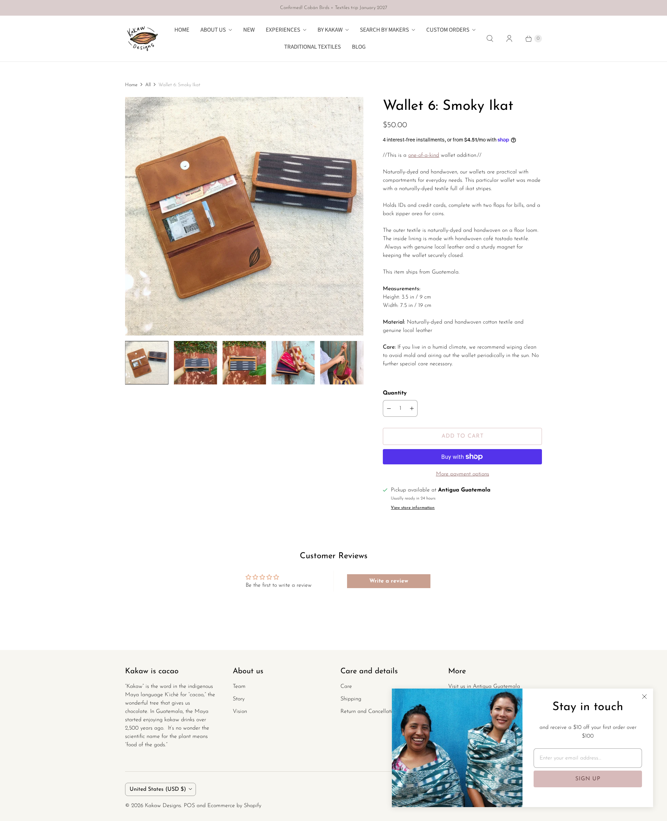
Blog (358, 47)
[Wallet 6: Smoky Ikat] (244, 216)
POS (189, 805)
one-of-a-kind (423, 155)
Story (239, 699)
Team (239, 686)
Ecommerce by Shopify (234, 805)
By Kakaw (330, 30)
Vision (240, 711)
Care (346, 686)
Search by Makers (384, 30)
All (148, 85)
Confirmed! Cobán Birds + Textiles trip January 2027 (333, 7)
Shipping (350, 699)
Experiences (283, 30)
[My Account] (509, 38)
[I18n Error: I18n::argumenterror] (146, 362)
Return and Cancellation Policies (378, 711)
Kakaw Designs (163, 805)
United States (158, 789)
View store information (413, 508)
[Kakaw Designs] (142, 38)
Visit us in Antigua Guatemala (484, 686)
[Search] (490, 38)
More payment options (462, 474)
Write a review (388, 581)
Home (181, 30)
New (249, 30)
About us (213, 30)
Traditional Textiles (312, 47)
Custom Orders (447, 30)
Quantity (395, 393)
